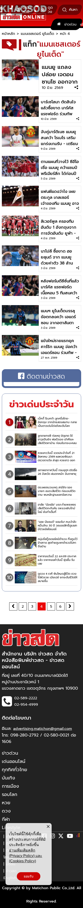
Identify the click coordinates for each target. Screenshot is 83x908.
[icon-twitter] (61, 837)
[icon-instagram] (52, 837)
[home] (58, 24)
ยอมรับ (28, 876)
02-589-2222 (25, 698)
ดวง (6, 810)
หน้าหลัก (8, 34)
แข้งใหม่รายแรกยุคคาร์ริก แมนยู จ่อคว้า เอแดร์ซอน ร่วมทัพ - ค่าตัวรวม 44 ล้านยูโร (59, 349)
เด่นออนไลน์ (13, 761)
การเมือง (10, 786)
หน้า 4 (65, 34)
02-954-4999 (26, 704)
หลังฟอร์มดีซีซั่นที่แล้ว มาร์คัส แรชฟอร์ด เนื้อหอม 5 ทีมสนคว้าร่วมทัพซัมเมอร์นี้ (60, 290)
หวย (6, 802)
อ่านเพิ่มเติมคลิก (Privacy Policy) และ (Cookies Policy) (25, 855)
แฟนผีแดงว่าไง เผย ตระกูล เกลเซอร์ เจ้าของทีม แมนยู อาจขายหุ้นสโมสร (60, 200)
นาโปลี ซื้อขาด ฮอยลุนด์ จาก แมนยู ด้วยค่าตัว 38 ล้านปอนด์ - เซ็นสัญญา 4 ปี (60, 263)
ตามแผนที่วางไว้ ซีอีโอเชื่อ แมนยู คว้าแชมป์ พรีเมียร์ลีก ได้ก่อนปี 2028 (60, 170)
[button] (6, 903)
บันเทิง (8, 777)
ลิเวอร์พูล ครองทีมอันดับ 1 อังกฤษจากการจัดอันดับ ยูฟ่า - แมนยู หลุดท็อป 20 (58, 230)
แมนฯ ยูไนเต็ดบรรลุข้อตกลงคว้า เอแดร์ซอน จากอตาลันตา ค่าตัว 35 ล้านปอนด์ (58, 320)
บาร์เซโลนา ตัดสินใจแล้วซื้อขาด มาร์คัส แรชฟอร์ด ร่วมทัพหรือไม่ (58, 111)
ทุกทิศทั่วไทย (14, 769)
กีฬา (6, 819)
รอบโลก (9, 794)
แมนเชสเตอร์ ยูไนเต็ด (37, 34)
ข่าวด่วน (70, 24)
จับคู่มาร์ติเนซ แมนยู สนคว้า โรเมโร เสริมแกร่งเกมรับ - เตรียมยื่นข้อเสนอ (59, 141)
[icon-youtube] (70, 837)
